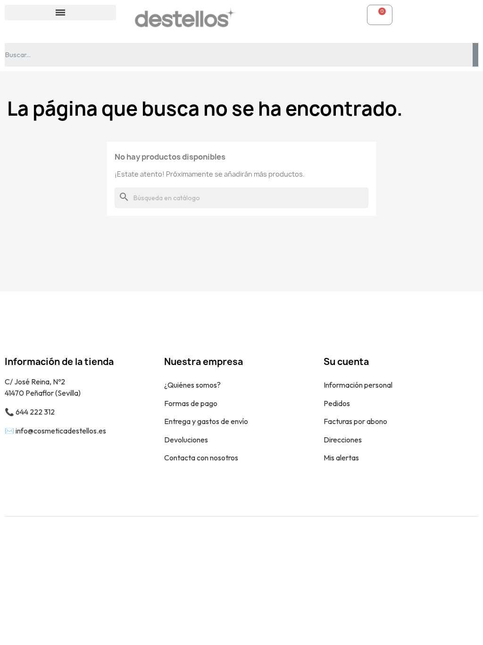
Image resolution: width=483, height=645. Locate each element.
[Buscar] (475, 55)
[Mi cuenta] (258, 15)
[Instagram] (464, 547)
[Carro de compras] (379, 15)
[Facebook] (442, 547)
